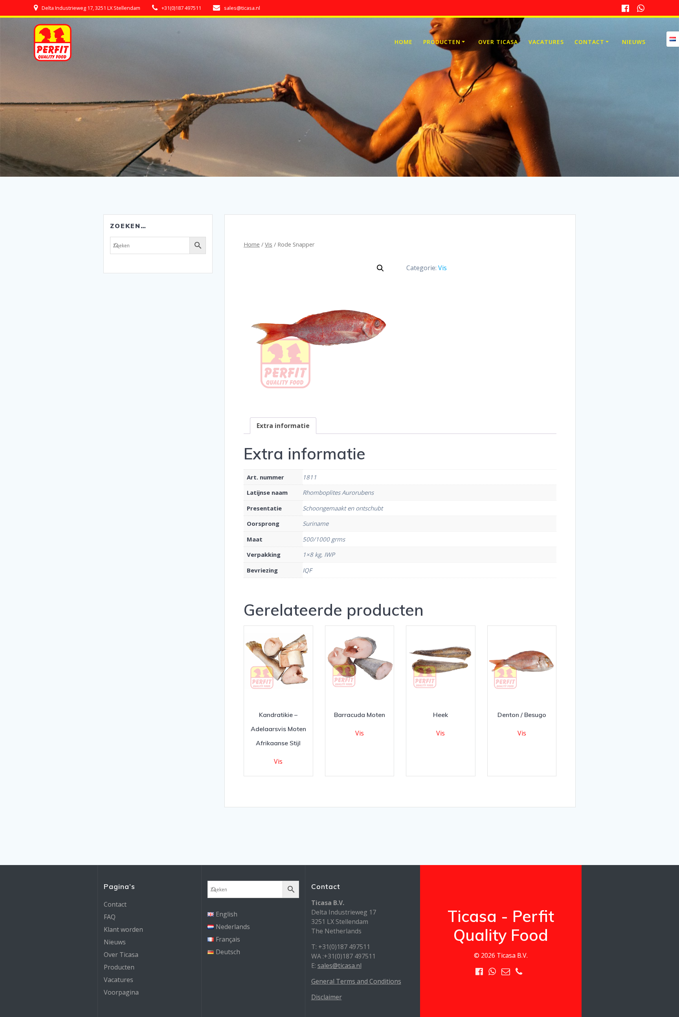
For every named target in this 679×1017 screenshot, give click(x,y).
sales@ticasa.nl (339, 965)
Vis (268, 244)
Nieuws (634, 42)
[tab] (283, 425)
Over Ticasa (498, 42)
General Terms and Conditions (356, 981)
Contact (589, 42)
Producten (442, 42)
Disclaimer (326, 997)
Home (404, 42)
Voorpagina (121, 992)
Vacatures (546, 42)
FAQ (110, 917)
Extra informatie (283, 425)
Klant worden (123, 929)
